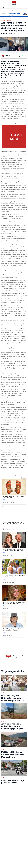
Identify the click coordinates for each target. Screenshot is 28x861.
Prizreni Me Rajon (13, 7)
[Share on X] (19, 56)
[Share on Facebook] (16, 56)
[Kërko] (25, 2)
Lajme (3, 7)
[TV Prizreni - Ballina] (14, 3)
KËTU (8, 656)
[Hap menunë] (2, 2)
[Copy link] (25, 56)
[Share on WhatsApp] (22, 56)
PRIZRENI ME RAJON (6, 20)
